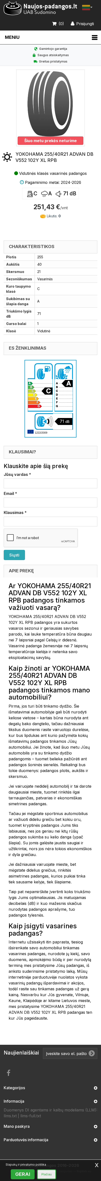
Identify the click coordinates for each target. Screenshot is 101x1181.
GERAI (22, 1174)
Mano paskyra (17, 1126)
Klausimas (15, 512)
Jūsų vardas (17, 474)
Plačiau (46, 1174)
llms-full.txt (30, 1115)
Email (10, 493)
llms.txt (10, 1115)
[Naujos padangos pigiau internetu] (40, 8)
